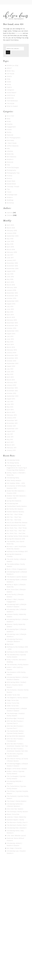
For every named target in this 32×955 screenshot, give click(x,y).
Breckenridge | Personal (15, 718)
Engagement (11, 127)
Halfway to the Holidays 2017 (17, 551)
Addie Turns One (12, 706)
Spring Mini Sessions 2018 (16, 539)
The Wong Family (13, 463)
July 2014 (10, 336)
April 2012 (10, 409)
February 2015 (12, 320)
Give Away (10, 140)
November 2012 (12, 390)
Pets (8, 165)
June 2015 (10, 309)
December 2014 (12, 323)
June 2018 (10, 241)
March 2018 (11, 249)
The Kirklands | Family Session (18, 664)
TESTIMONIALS (12, 101)
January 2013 (11, 385)
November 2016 (12, 266)
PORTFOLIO (11, 95)
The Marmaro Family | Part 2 (17, 822)
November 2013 (12, 358)
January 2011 (11, 450)
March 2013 (11, 380)
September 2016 (12, 268)
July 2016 (10, 274)
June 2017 (10, 257)
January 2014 (11, 352)
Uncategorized (12, 195)
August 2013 (11, 366)
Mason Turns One (13, 814)
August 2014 (11, 333)
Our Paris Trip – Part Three (17, 528)
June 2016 (10, 276)
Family (9, 132)
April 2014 (10, 344)
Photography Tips (13, 173)
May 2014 (10, 342)
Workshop (10, 203)
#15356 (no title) (12, 65)
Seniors (9, 178)
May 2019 (10, 238)
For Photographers (13, 138)
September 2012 (12, 396)
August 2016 (11, 271)
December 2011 (12, 420)
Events (9, 129)
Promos (9, 176)
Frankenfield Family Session (17, 506)
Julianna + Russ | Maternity (16, 817)
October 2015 (11, 298)
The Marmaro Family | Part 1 (17, 825)
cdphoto (10, 212)
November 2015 (12, 295)
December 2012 (12, 388)
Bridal (9, 121)
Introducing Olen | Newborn (17, 828)
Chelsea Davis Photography (16, 15)
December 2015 (12, 293)
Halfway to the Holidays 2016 (17, 652)
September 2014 (12, 331)
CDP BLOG (10, 73)
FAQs (8, 79)
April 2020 (10, 225)
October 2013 (11, 361)
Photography (11, 170)
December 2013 (12, 355)
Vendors (10, 197)
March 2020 (11, 228)
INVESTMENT (11, 92)
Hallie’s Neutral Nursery (15, 512)
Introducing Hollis (13, 460)
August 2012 (11, 399)
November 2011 (12, 423)
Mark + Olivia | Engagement (16, 569)
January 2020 (11, 233)
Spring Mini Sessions (14, 501)
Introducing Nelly (13, 478)
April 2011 (10, 442)
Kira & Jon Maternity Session (17, 522)
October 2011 (11, 426)
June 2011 (10, 437)
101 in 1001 (10, 116)
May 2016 (10, 279)
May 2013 (10, 374)
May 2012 (10, 407)
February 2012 (12, 415)
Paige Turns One (12, 700)
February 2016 (12, 287)
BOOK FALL (11, 71)
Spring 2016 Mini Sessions (16, 736)
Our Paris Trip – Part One (16, 533)
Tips (8, 189)
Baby (8, 119)
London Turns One (13, 695)
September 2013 (12, 363)
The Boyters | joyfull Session (17, 577)
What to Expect (12, 106)
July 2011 (10, 434)
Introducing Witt (12, 503)
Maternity (10, 154)
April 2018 (10, 247)
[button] (16, 2)
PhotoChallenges (13, 167)
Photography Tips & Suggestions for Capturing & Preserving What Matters (17, 468)
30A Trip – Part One (14, 520)
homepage (18, 33)
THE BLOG (10, 103)
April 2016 (10, 282)
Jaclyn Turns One (13, 703)
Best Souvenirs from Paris (16, 525)
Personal (10, 162)
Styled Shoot (11, 184)
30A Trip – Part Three (14, 514)
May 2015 (10, 312)
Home (9, 84)
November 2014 (12, 325)
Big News (10, 644)
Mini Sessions (11, 157)
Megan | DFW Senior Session (17, 768)
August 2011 (11, 431)
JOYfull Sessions (12, 146)
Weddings (10, 200)
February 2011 (12, 447)
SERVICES (10, 98)
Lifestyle (10, 151)
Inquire (9, 87)
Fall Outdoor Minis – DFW (16, 483)
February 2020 (12, 230)
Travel (9, 192)
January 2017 (11, 260)
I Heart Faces (12, 143)
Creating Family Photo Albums (17, 536)
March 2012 (11, 412)
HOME (9, 82)
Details (9, 76)
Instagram (10, 90)
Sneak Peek (11, 181)
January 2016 (11, 290)
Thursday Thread (13, 186)
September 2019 (12, 236)
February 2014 (12, 350)
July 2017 (10, 255)
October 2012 (11, 393)
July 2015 (10, 306)
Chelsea (9, 215)
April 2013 (10, 377)
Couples (9, 124)
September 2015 (12, 301)
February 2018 (12, 252)
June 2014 (10, 339)
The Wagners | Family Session (17, 697)
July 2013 (10, 369)
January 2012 (11, 418)
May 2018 (10, 244)
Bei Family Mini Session (15, 509)
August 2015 (11, 304)
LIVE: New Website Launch (16, 835)
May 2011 (10, 439)
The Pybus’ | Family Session (16, 801)
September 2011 (12, 428)
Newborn (10, 159)
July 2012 (10, 401)
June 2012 (10, 404)
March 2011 (11, 445)
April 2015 (10, 314)
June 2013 (10, 371)
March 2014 (11, 347)
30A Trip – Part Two (14, 517)
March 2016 (11, 285)
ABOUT (9, 68)
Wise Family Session (14, 480)
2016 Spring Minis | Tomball (16, 682)
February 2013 (12, 382)
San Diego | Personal (14, 848)
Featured (10, 135)
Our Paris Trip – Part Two (16, 531)
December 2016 (12, 263)
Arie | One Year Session (15, 809)
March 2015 (11, 317)
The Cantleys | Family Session (17, 811)
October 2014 (11, 328)
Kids (8, 148)
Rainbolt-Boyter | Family (15, 820)
